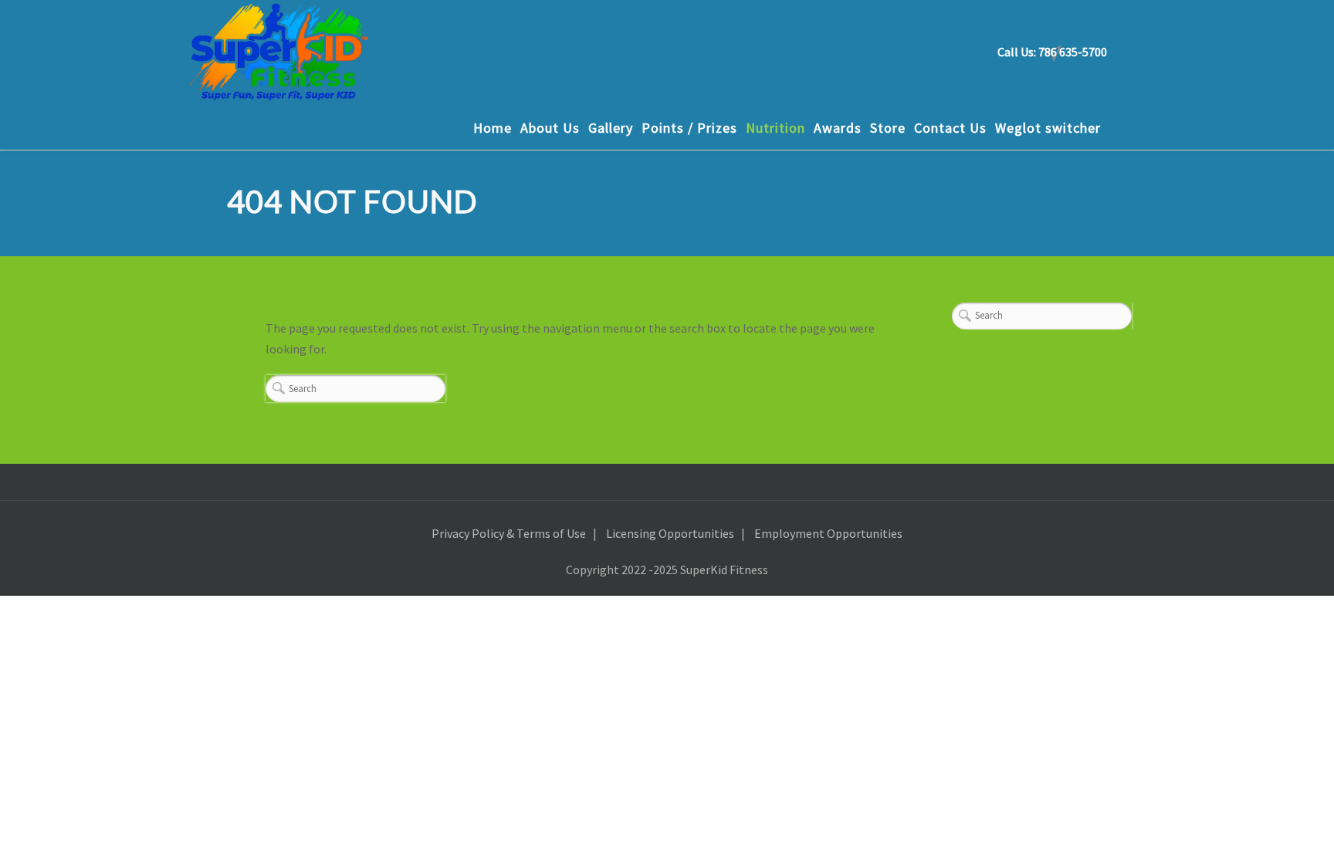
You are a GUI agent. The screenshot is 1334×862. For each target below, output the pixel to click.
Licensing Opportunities (670, 533)
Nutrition (775, 128)
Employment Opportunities (828, 533)
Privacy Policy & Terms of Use (509, 533)
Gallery (610, 128)
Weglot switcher (1048, 128)
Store (888, 128)
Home (492, 128)
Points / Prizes (689, 128)
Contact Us (950, 128)
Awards (838, 128)
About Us (550, 128)
